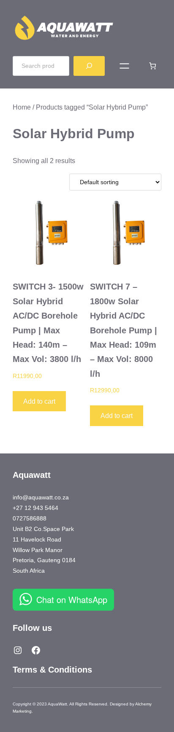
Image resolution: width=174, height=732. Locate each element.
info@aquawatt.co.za (41, 497)
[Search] (89, 66)
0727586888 (29, 518)
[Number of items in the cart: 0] (152, 66)
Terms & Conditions (52, 669)
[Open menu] (124, 66)
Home (22, 107)
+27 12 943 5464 (35, 507)
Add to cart (39, 401)
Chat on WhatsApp (71, 599)
